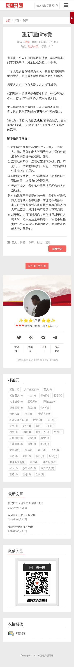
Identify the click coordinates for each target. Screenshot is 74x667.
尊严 (31, 242)
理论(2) (14, 474)
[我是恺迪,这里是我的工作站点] (13, 5)
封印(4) (27, 431)
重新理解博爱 (37, 34)
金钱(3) (40, 456)
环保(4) (52, 419)
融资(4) (14, 431)
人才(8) (32, 395)
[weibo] (31, 337)
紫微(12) (14, 389)
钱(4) (38, 425)
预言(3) (29, 450)
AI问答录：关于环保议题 (22, 515)
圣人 (14, 242)
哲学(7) (58, 395)
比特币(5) (38, 419)
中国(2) (34, 462)
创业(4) (50, 425)
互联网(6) (33, 401)
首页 (7, 20)
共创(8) (45, 395)
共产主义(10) (31, 389)
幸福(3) (14, 456)
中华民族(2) (50, 462)
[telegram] (55, 337)
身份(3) (58, 431)
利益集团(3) (16, 444)
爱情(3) (27, 456)
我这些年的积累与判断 (20, 526)
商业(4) (27, 425)
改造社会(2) (29, 468)
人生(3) (55, 450)
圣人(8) (48, 389)
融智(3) (53, 456)
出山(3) (42, 450)
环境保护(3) (16, 438)
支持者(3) (15, 450)
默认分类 (33, 46)
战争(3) (32, 444)
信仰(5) (45, 407)
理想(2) (27, 474)
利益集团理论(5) (19, 419)
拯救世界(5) (16, 407)
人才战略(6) (16, 401)
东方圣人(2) (47, 468)
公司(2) (40, 474)
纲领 (47, 242)
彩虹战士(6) (50, 401)
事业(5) (29, 413)
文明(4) (14, 425)
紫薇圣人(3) (42, 431)
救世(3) (45, 438)
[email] (43, 337)
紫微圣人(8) (16, 395)
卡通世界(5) (45, 413)
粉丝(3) (45, 444)
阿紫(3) (32, 438)
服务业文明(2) (17, 462)
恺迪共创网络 (47, 655)
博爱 (22, 242)
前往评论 (57, 248)
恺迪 (27, 42)
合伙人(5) (15, 413)
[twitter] (19, 337)
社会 (39, 242)
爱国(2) (14, 468)
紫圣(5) (32, 407)
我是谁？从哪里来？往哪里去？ (25, 503)
